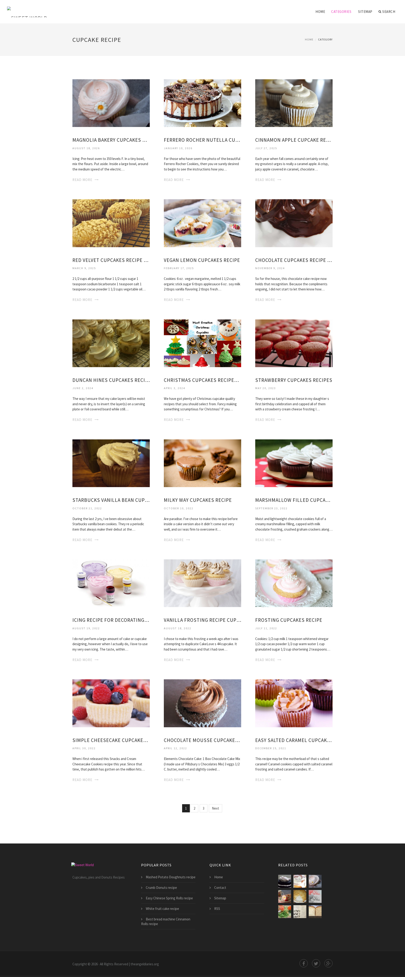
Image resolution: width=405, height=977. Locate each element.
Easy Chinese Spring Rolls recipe (169, 898)
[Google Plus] (328, 963)
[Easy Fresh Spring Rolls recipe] (284, 911)
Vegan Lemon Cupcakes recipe (202, 260)
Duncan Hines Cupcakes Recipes (111, 380)
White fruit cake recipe (162, 908)
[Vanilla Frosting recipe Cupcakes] (202, 583)
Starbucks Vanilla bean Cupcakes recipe (111, 500)
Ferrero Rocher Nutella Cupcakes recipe (202, 140)
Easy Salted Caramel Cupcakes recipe (294, 740)
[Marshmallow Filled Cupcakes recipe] (294, 463)
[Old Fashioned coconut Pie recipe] (299, 896)
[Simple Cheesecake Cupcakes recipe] (111, 703)
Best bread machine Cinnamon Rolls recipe (165, 921)
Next (215, 808)
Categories (341, 11)
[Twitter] (316, 963)
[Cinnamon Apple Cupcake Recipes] (294, 103)
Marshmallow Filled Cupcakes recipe (294, 500)
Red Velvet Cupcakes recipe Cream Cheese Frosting (111, 260)
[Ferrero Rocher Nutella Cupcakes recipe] (202, 103)
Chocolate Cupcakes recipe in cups (294, 260)
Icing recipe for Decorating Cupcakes (111, 620)
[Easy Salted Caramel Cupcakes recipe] (294, 703)
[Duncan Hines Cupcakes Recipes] (111, 342)
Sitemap (365, 11)
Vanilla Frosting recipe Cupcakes (202, 620)
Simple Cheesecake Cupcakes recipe (111, 740)
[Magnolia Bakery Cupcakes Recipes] (111, 103)
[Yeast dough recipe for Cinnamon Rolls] (315, 911)
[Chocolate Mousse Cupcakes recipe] (202, 703)
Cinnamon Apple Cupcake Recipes (294, 140)
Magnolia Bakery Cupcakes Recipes (111, 140)
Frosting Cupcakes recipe (288, 620)
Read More (82, 179)
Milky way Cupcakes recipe (198, 500)
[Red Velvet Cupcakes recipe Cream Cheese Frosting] (111, 223)
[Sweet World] (27, 8)
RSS (217, 908)
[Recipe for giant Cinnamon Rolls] (299, 881)
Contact (220, 887)
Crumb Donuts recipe (161, 887)
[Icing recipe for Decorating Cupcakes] (111, 583)
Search (388, 11)
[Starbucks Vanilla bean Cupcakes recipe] (111, 463)
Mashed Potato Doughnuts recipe (170, 877)
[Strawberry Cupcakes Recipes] (294, 342)
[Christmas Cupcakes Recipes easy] (202, 342)
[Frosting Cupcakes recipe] (294, 583)
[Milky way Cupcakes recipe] (202, 463)
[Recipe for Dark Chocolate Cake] (284, 881)
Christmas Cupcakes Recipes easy (202, 380)
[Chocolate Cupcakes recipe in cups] (294, 223)
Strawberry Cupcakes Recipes (293, 380)
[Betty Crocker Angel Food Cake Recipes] (299, 911)
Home (320, 11)
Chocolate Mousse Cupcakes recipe (202, 740)
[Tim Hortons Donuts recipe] (315, 896)
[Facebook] (304, 963)
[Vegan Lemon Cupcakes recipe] (202, 223)
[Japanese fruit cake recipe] (284, 896)
